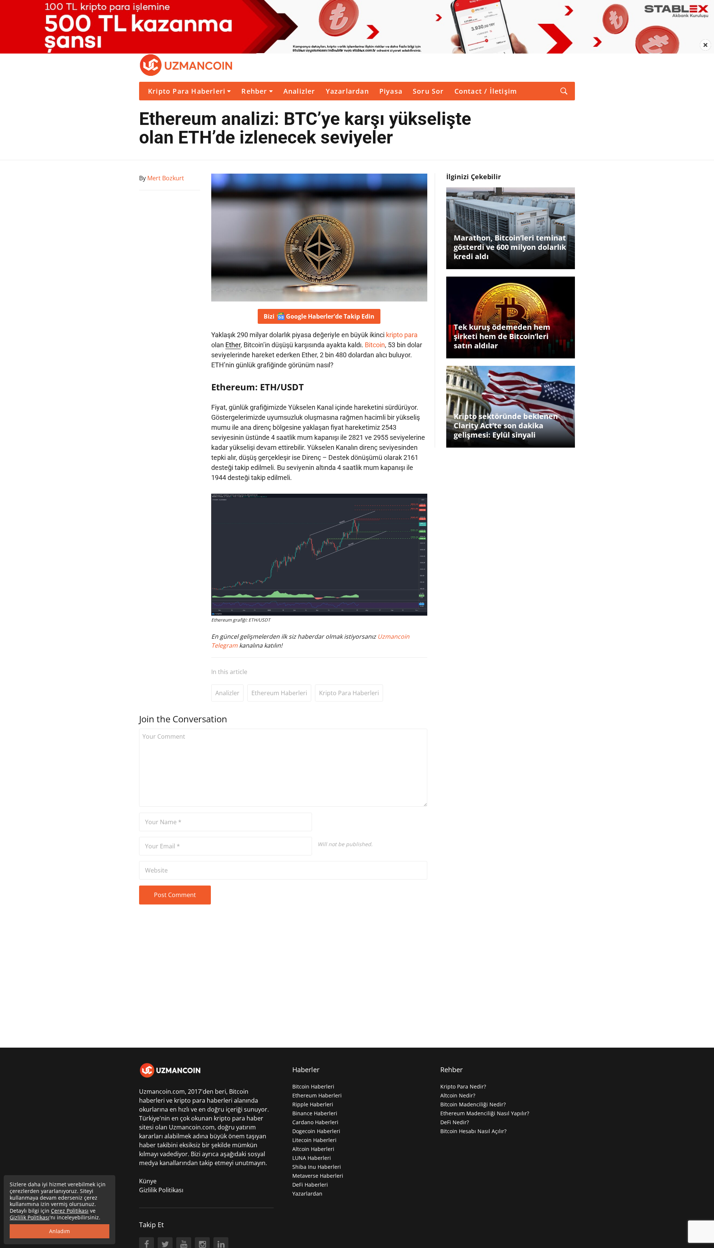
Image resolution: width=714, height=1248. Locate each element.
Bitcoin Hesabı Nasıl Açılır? (473, 1131)
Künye (148, 1181)
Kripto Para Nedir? (463, 1086)
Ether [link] (233, 345)
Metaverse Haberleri (317, 1175)
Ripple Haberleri (312, 1104)
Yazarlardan (347, 91)
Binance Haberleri (314, 1113)
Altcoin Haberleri (313, 1148)
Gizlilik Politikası (161, 1190)
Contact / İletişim (485, 91)
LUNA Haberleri (311, 1157)
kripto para (402, 335)
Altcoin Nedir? (457, 1095)
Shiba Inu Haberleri (316, 1166)
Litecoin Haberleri (314, 1140)
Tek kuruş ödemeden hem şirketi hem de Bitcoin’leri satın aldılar (502, 336)
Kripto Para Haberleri (186, 91)
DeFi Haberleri (310, 1184)
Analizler (299, 91)
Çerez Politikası (70, 1210)
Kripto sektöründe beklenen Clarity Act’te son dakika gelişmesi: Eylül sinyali (506, 425)
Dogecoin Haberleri (316, 1131)
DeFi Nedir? (454, 1122)
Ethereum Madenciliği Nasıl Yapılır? (484, 1113)
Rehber (254, 91)
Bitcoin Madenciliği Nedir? (473, 1104)
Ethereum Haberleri (279, 693)
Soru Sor (428, 91)
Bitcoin (375, 345)
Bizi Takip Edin (319, 316)
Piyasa (390, 91)
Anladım (59, 1231)
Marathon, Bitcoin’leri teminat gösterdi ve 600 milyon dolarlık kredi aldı (510, 247)
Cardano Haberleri (315, 1122)
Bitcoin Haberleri (313, 1086)
